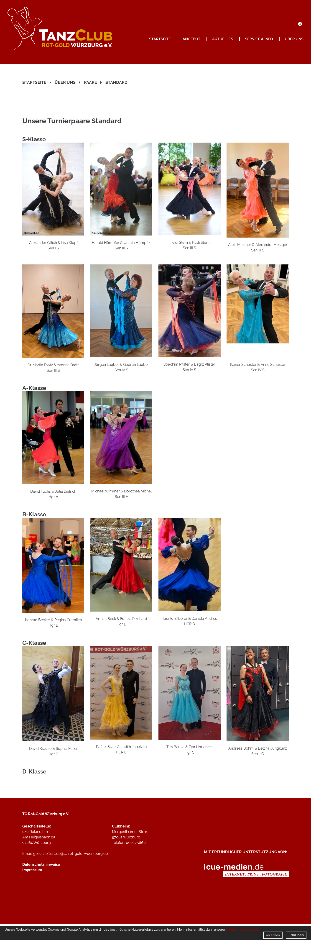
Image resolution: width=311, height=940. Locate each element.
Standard (116, 82)
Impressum (32, 870)
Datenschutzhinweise (41, 864)
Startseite (160, 39)
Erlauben (296, 935)
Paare (90, 82)
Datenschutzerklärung (242, 929)
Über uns (294, 39)
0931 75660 (136, 842)
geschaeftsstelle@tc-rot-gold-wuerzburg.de (70, 853)
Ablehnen (273, 935)
